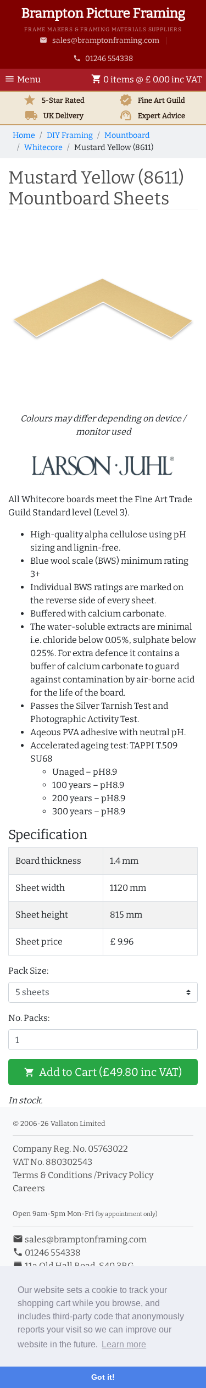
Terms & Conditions (52, 1175)
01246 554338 (103, 58)
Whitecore (43, 147)
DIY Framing (70, 135)
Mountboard (127, 135)
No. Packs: (28, 1018)
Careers (29, 1188)
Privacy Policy (125, 1175)
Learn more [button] (124, 1344)
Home (24, 135)
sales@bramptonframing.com (99, 40)
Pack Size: (28, 970)
